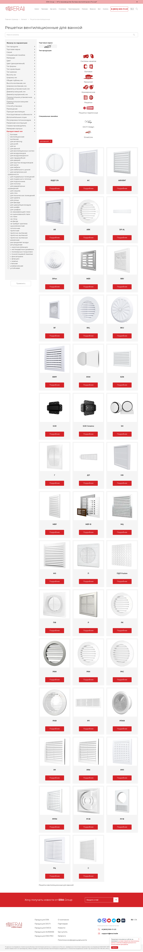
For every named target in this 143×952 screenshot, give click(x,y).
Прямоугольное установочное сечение (19, 98)
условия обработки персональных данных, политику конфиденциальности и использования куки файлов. (125, 942)
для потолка (15, 184)
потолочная (15, 228)
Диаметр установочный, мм (18, 89)
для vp (13, 146)
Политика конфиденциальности (72, 940)
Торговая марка (13, 49)
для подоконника (17, 181)
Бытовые (88, 72)
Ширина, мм (12, 77)
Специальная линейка (16, 55)
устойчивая (15, 268)
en (135, 920)
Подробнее (55, 188)
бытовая (13, 134)
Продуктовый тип (15, 131)
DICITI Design (88, 127)
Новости (61, 928)
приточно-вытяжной (18, 235)
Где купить (53, 9)
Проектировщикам (74, 9)
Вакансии (93, 9)
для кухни (14, 165)
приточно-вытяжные (19, 238)
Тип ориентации (13, 69)
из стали (13, 217)
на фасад (14, 221)
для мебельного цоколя (20, 170)
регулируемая (16, 245)
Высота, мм (11, 75)
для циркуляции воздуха (20, 205)
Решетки (88, 103)
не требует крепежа (18, 224)
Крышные (88, 82)
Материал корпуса (14, 128)
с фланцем (14, 259)
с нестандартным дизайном (22, 249)
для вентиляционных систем (22, 151)
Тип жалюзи (12, 72)
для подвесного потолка (20, 179)
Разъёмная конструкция (17, 123)
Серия (9, 52)
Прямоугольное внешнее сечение (17, 102)
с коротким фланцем (19, 247)
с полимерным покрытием (21, 252)
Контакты (105, 9)
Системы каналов (88, 61)
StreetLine (88, 137)
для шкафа (14, 207)
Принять (114, 947)
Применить (20, 283)
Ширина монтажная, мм (17, 86)
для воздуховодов (18, 153)
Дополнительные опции (17, 117)
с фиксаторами (16, 256)
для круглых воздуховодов (21, 163)
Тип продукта (12, 46)
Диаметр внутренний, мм (17, 94)
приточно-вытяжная (18, 233)
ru (132, 920)
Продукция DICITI (43, 924)
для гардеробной (17, 158)
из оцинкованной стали (20, 214)
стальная (14, 263)
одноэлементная (17, 226)
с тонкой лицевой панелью (21, 254)
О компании (62, 9)
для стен (13, 193)
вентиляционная (17, 137)
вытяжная (14, 139)
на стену (13, 219)
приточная (14, 231)
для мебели (15, 167)
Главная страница (11, 19)
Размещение (12, 109)
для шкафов (15, 210)
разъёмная (14, 240)
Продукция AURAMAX (44, 932)
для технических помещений (22, 195)
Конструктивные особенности (19, 114)
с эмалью (14, 261)
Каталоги (62, 936)
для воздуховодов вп (19, 156)
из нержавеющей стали (20, 212)
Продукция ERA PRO (44, 936)
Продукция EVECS (43, 928)
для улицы (14, 200)
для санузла (15, 191)
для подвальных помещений (22, 177)
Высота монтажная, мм (16, 83)
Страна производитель (16, 125)
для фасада (15, 202)
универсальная (16, 266)
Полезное (85, 9)
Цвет (9, 60)
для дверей (15, 160)
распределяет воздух (19, 242)
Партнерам (44, 9)
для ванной (15, 149)
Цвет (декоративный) (16, 63)
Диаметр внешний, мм (16, 91)
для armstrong (16, 141)
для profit (14, 144)
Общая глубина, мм (15, 80)
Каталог (37, 9)
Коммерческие (88, 92)
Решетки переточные (88, 113)
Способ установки (14, 106)
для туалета (15, 198)
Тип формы (11, 66)
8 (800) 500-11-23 (119, 9)
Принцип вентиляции (16, 111)
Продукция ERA (42, 920)
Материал (11, 58)
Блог (99, 9)
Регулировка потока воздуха (19, 120)
